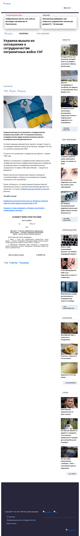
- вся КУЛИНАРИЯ (70, 383)
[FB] (6, 91)
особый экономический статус (33, 189)
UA (69, 8)
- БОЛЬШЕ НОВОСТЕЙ (66, 129)
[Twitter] (12, 91)
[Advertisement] (28, 68)
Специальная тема (14, 15)
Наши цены (11, 523)
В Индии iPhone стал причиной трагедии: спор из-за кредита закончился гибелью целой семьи (68, 61)
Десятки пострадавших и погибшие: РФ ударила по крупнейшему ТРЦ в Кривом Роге (69, 87)
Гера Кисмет (8, 86)
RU (65, 8)
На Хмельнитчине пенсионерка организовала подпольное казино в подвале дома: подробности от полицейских (68, 115)
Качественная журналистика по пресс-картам (67, 412)
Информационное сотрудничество (21, 520)
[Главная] (7, 3)
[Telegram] (21, 91)
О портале (11, 517)
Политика (23, 33)
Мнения (46, 15)
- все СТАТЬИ (72, 474)
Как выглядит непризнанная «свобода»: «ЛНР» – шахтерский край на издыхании (68, 463)
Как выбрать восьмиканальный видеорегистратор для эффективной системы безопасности (69, 208)
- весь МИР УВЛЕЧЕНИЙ (66, 219)
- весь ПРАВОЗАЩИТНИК (68, 307)
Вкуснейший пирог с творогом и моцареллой (68, 337)
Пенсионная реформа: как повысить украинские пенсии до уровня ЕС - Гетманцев (58, 21)
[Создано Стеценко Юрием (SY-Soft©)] (71, 530)
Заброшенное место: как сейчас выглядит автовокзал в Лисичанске (20, 21)
